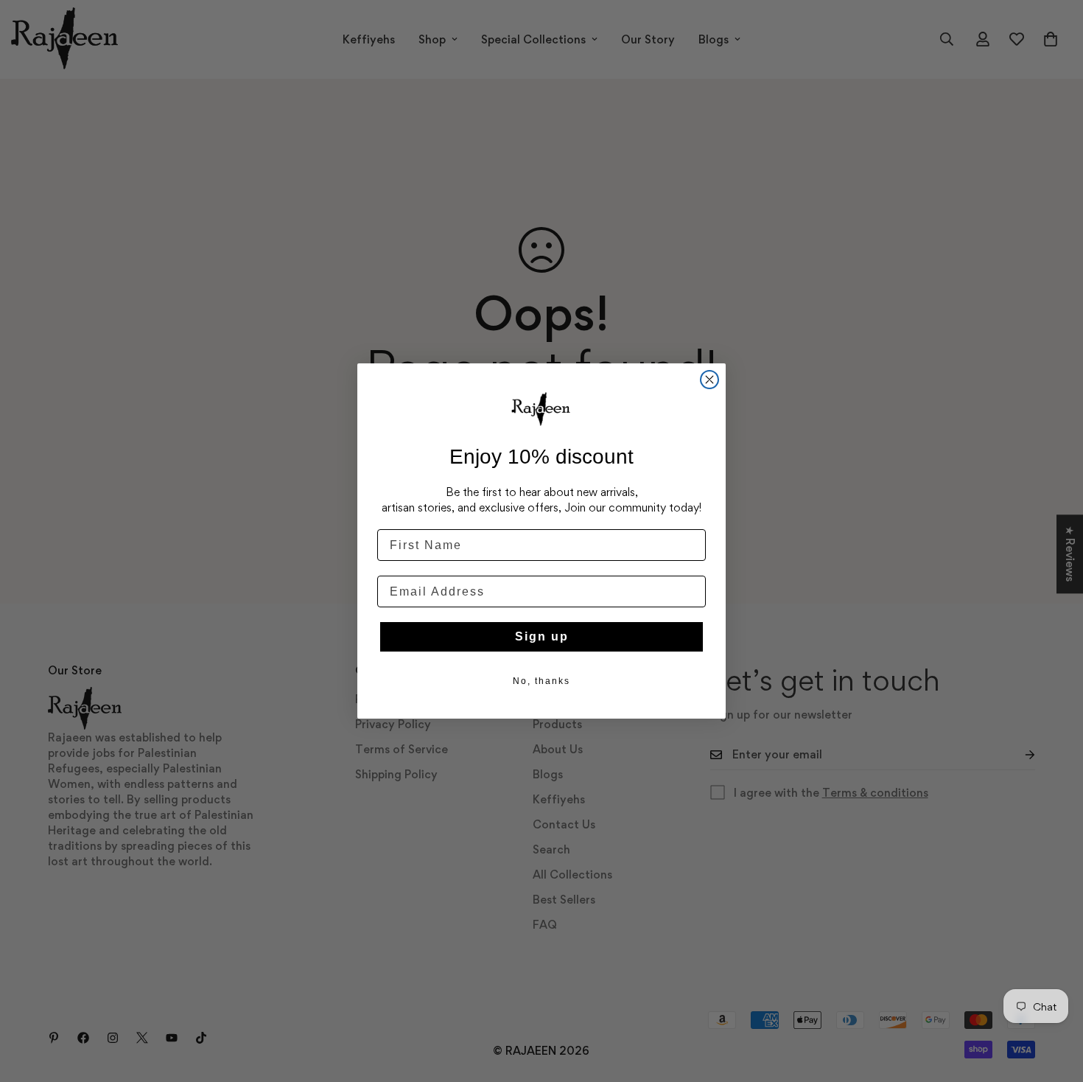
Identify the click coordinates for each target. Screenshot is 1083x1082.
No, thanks (541, 681)
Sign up (542, 636)
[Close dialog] (709, 379)
